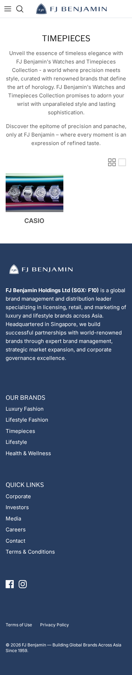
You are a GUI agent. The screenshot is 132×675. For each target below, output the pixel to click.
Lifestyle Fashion (27, 419)
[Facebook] (10, 584)
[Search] (23, 9)
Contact (15, 540)
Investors (17, 507)
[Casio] (34, 193)
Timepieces (20, 431)
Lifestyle (16, 442)
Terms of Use (19, 624)
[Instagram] (23, 584)
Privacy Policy (54, 624)
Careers (16, 529)
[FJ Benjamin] (71, 9)
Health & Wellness (28, 453)
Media (13, 518)
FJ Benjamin (34, 644)
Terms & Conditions (30, 551)
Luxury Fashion (25, 408)
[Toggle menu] (7, 9)
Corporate (18, 496)
